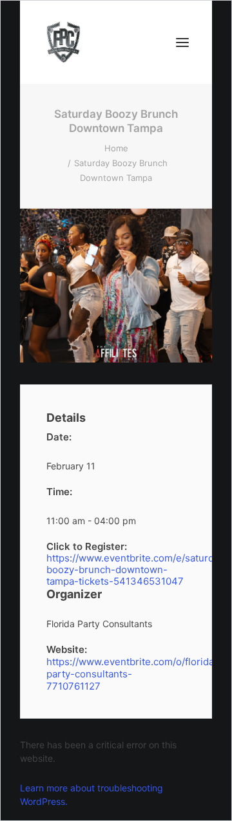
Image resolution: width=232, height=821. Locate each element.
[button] (182, 42)
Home (116, 148)
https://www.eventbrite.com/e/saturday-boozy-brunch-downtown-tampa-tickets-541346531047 (116, 569)
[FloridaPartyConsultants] (63, 42)
